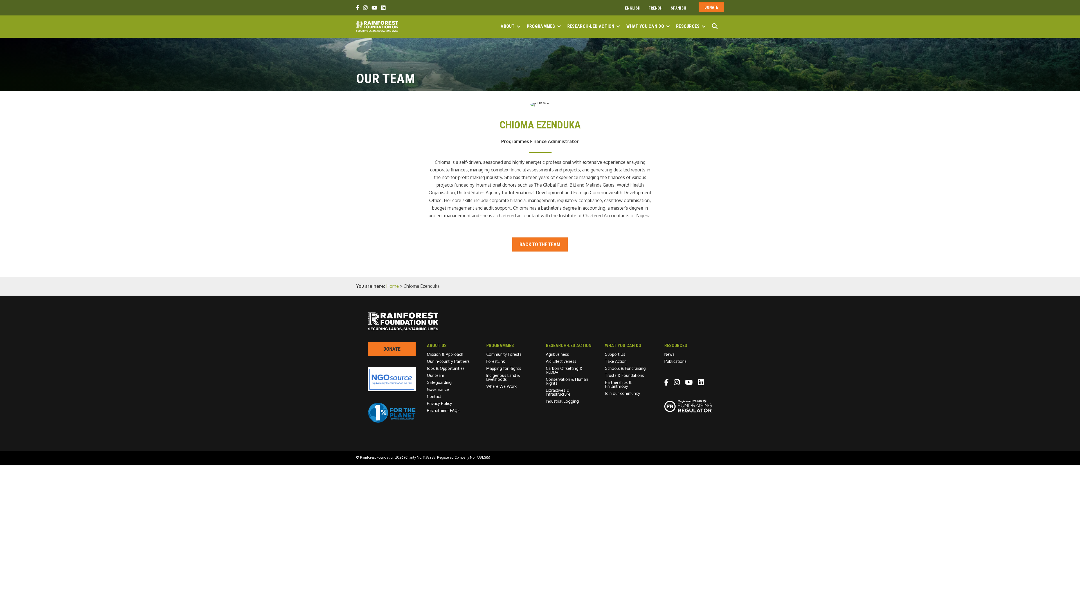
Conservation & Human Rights (567, 381)
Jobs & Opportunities (446, 368)
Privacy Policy (439, 403)
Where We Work (501, 386)
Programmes (541, 26)
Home (392, 286)
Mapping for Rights (503, 368)
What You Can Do (645, 26)
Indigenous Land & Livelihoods (503, 377)
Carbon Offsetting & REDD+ (564, 370)
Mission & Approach (445, 354)
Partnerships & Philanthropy (618, 384)
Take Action (616, 361)
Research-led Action (591, 26)
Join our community (622, 393)
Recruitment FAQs (443, 410)
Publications (675, 361)
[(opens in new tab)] (392, 421)
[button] (519, 26)
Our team (435, 375)
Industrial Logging (562, 401)
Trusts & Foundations (624, 375)
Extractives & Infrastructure (558, 392)
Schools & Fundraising (625, 368)
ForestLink (495, 361)
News (669, 354)
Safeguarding (439, 382)
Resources (688, 26)
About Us (437, 345)
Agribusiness (557, 354)
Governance (438, 389)
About (508, 26)
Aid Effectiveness (561, 361)
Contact (434, 396)
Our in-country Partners (448, 361)
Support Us (615, 354)
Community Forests (503, 354)
